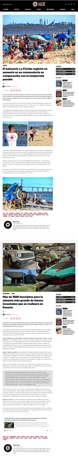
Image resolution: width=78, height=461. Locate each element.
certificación (40, 213)
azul (22, 213)
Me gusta (72, 68)
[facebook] (13, 231)
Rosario (5, 65)
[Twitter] (71, 4)
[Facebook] (66, 4)
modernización (38, 214)
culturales (10, 214)
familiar (28, 214)
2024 (4, 213)
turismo (27, 216)
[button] (73, 4)
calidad (35, 213)
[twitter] (16, 231)
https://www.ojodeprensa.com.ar (18, 223)
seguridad (17, 216)
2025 (7, 213)
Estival (24, 214)
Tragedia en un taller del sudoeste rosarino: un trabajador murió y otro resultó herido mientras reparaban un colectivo (67, 85)
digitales (20, 214)
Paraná (43, 214)
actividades (18, 213)
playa (47, 214)
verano (31, 216)
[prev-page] (56, 109)
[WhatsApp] (17, 90)
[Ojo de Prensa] (4, 86)
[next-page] (58, 109)
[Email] (19, 90)
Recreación (5, 216)
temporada (22, 216)
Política (64, 90)
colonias (45, 213)
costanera (5, 214)
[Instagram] (69, 4)
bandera (30, 213)
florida (33, 214)
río (9, 216)
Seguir (73, 71)
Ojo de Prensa (8, 86)
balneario (26, 213)
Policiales (65, 80)
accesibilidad (12, 213)
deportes (15, 214)
